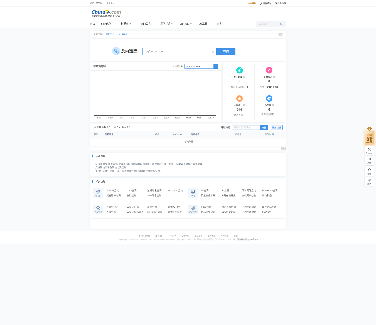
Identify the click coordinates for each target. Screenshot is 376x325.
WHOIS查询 (112, 190)
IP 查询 (205, 190)
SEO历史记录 (229, 211)
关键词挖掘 (133, 206)
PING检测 (206, 206)
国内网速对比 (249, 211)
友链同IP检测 (249, 195)
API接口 (185, 23)
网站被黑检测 (229, 206)
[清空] (213, 51)
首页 (92, 23)
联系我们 (159, 236)
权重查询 (126, 23)
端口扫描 (267, 195)
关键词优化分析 (135, 211)
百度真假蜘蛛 (208, 195)
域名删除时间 (113, 195)
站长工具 (110, 34)
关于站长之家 (144, 236)
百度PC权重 (174, 206)
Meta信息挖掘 (154, 211)
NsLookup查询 (175, 190)
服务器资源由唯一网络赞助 (248, 239)
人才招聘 (224, 236)
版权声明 (211, 236)
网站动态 (198, 236)
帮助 (236, 236)
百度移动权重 (175, 211)
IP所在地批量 (229, 195)
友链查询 (131, 195)
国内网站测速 (249, 206)
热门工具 (146, 23)
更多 (219, 23)
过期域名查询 (154, 190)
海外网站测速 (269, 206)
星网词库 (165, 23)
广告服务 (172, 236)
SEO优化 (106, 23)
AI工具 (203, 23)
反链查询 (123, 34)
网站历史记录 (208, 211)
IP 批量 (225, 190)
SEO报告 (267, 211)
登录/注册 (281, 3)
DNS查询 (132, 190)
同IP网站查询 (249, 190)
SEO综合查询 (154, 195)
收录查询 (111, 211)
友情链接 (185, 236)
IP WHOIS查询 (270, 190)
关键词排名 (112, 206)
